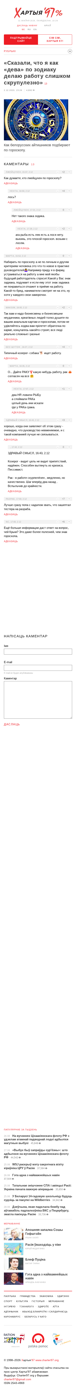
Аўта (56, 1306)
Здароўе (43, 1306)
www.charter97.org (47, 1360)
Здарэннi (63, 1296)
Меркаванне (12, 1223)
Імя (6, 645)
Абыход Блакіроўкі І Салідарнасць (45, 1311)
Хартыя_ (38, 13)
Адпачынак (11, 1311)
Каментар (10, 678)
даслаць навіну (27, 25)
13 (45, 83)
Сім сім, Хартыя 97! (55, 39)
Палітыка (10, 1296)
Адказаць (11, 183)
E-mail (8, 662)
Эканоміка (46, 1296)
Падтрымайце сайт (21, 39)
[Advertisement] (38, 590)
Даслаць (12, 724)
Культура (22, 1301)
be (23, 29)
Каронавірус (12, 1317)
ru (29, 29)
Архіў (47, 25)
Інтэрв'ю (10, 1306)
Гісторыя (38, 1301)
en (35, 29)
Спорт (8, 1301)
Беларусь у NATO (36, 1317)
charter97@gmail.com (17, 1379)
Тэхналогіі (26, 1306)
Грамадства (27, 1296)
